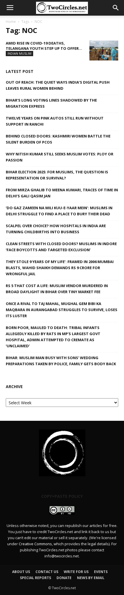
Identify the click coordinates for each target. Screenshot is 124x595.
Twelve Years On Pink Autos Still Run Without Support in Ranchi (55, 121)
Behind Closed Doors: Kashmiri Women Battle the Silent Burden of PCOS (58, 139)
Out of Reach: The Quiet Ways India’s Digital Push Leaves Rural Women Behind (58, 85)
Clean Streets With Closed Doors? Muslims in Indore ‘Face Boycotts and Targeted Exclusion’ (61, 246)
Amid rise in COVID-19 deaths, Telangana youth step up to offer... (44, 46)
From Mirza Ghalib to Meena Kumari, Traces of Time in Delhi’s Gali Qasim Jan (62, 193)
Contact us (46, 571)
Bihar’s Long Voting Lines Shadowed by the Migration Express (51, 103)
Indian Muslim (19, 53)
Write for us (76, 571)
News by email (90, 577)
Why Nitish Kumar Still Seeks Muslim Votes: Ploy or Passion (59, 157)
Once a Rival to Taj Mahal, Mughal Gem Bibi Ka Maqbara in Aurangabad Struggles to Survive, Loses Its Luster (61, 309)
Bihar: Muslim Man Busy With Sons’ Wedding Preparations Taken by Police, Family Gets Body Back (61, 360)
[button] (116, 8)
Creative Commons (35, 543)
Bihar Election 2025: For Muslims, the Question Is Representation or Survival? (57, 175)
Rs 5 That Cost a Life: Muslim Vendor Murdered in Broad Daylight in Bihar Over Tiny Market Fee (57, 288)
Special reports (35, 577)
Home (11, 21)
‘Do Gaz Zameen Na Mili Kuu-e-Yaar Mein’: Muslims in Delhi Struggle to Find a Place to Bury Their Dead (59, 210)
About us (21, 571)
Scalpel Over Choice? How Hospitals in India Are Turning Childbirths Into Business (56, 228)
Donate (64, 577)
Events (101, 571)
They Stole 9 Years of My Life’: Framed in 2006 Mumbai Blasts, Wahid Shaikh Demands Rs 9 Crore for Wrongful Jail (60, 267)
